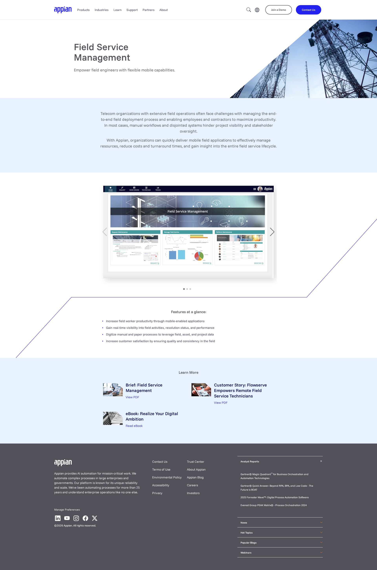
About (163, 10)
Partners (149, 10)
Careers (192, 485)
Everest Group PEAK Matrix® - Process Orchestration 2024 (274, 505)
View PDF (132, 397)
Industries (102, 10)
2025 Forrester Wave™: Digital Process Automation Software (275, 497)
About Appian (196, 469)
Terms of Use (161, 469)
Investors (193, 493)
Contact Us (159, 462)
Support (132, 10)
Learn (117, 10)
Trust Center (195, 462)
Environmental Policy (167, 477)
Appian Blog (195, 477)
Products (83, 10)
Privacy (157, 493)
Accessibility (160, 485)
